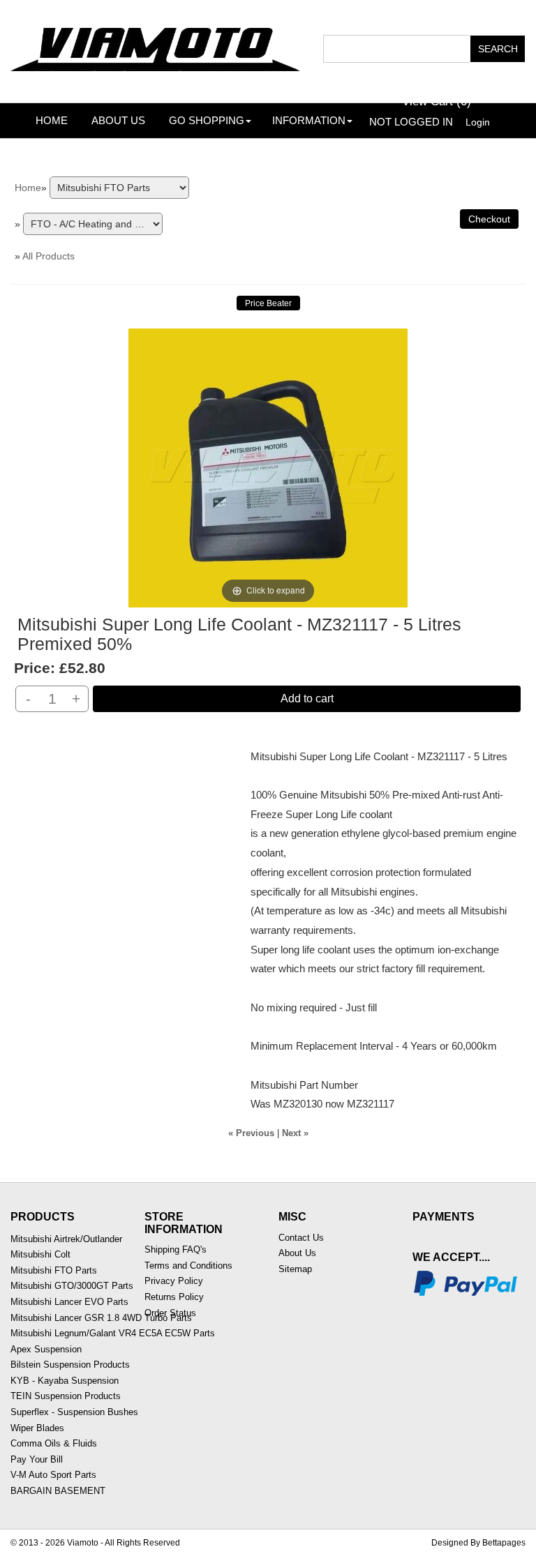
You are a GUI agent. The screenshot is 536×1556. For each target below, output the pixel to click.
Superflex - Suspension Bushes (74, 1412)
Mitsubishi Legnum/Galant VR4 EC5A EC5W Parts (112, 1333)
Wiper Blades (37, 1428)
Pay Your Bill (36, 1459)
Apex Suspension (46, 1349)
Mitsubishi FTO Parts (53, 1270)
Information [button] (308, 120)
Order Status (170, 1313)
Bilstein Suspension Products (70, 1364)
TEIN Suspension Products (65, 1396)
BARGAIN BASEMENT (57, 1491)
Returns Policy (174, 1297)
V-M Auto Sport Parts (53, 1475)
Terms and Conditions (188, 1265)
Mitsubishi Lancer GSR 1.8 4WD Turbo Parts (101, 1318)
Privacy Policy (173, 1281)
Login (478, 122)
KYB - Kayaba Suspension (64, 1380)
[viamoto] (156, 45)
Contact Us (301, 1237)
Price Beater (268, 303)
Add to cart (307, 698)
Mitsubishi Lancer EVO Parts (69, 1302)
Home (52, 120)
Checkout (489, 219)
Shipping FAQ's (175, 1249)
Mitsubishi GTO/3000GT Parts (71, 1286)
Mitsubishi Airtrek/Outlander (66, 1239)
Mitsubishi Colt (40, 1254)
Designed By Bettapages (478, 1543)
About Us (118, 120)
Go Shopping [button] (206, 120)
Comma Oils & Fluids (53, 1443)
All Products (48, 256)
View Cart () (436, 101)
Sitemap (295, 1269)
